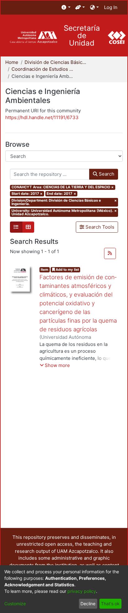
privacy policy (81, 591)
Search (106, 174)
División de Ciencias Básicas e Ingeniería (56, 62)
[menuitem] (66, 7)
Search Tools (99, 227)
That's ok (110, 603)
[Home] (33, 37)
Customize (15, 603)
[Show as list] (16, 227)
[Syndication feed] (110, 253)
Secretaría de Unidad (82, 36)
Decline (87, 603)
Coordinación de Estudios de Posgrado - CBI (42, 69)
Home (11, 62)
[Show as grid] (28, 227)
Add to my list (67, 269)
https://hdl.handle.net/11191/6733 (42, 117)
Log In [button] (111, 7)
